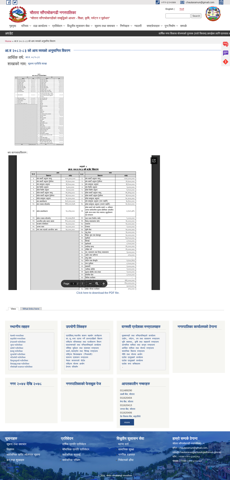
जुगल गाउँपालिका (16, 344)
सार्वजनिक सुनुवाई (71, 454)
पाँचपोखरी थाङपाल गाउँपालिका (21, 366)
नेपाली (181, 9)
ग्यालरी (138, 26)
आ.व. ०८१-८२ (32, 57)
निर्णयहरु (124, 26)
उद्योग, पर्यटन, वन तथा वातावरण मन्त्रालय (140, 338)
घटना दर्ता (123, 444)
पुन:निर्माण (170, 26)
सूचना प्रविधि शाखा (37, 63)
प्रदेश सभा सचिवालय (131, 363)
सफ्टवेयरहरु (153, 26)
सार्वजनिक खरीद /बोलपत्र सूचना (23, 454)
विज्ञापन (10, 449)
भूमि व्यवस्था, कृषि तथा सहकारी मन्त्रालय (140, 342)
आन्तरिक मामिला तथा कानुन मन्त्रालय (138, 345)
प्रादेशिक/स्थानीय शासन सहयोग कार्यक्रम (84, 335)
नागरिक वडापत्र (126, 454)
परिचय (24, 26)
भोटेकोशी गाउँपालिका (18, 357)
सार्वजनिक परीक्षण (71, 460)
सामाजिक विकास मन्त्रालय (133, 351)
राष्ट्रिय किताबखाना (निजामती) (79, 354)
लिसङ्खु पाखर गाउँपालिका (19, 363)
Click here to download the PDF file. (97, 292)
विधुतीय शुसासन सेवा (78, 26)
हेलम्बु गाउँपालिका (16, 351)
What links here (31, 308)
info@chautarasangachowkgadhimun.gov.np (197, 452)
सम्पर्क (183, 26)
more (127, 422)
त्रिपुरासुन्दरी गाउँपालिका (19, 360)
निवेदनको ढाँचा (126, 460)
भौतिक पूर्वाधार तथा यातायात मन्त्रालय (82, 348)
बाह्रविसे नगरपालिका (17, 338)
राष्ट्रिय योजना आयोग (75, 363)
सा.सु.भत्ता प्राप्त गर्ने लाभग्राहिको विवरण (84, 338)
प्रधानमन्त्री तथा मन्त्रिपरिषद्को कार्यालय (83, 345)
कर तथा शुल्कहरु (15, 460)
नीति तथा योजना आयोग (132, 354)
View (14, 308)
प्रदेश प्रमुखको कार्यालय (132, 357)
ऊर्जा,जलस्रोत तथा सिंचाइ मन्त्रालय (82, 351)
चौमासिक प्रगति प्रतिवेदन (75, 449)
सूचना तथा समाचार (105, 26)
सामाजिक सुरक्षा (126, 449)
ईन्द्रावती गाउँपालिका (18, 341)
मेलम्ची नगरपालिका (17, 335)
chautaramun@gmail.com (193, 447)
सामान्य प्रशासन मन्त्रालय (77, 357)
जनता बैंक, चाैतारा (127, 406)
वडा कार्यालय (40, 26)
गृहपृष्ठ (12, 26)
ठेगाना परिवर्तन (72, 366)
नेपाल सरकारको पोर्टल (75, 360)
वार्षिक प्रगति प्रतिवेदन (74, 444)
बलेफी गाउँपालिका (16, 348)
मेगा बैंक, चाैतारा (126, 398)
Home (8, 41)
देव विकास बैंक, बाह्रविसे (130, 413)
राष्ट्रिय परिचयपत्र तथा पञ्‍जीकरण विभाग (83, 342)
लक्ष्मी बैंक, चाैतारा (127, 391)
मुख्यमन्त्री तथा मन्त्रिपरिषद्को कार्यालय (138, 335)
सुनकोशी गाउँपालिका (17, 354)
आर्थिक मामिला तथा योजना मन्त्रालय (138, 348)
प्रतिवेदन (57, 26)
